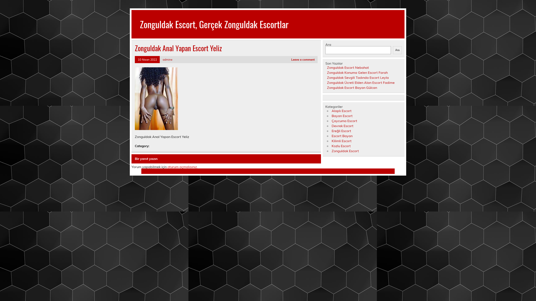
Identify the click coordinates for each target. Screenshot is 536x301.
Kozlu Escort (341, 146)
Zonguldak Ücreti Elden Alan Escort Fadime (361, 82)
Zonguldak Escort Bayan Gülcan (352, 87)
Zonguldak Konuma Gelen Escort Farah (357, 72)
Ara (328, 44)
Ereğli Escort (341, 131)
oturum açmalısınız (182, 167)
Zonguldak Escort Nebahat (348, 67)
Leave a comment (303, 59)
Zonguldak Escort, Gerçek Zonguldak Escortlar (214, 24)
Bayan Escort (342, 116)
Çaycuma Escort (344, 121)
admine (167, 59)
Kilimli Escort (342, 141)
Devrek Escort (342, 126)
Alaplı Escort (342, 111)
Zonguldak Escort (345, 151)
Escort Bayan (342, 136)
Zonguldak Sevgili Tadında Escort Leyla (358, 77)
